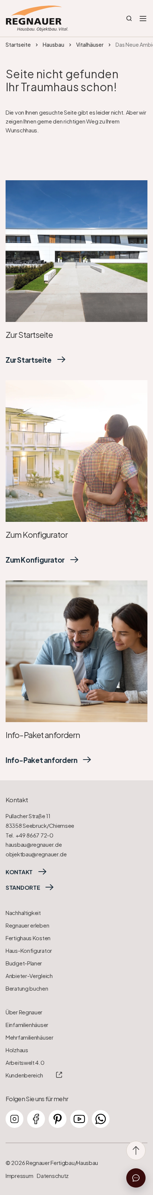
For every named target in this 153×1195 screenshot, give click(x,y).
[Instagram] (14, 1119)
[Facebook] (36, 1119)
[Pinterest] (57, 1119)
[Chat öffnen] (136, 1178)
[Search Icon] (129, 18)
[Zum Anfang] (136, 1150)
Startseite (18, 44)
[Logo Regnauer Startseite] (37, 19)
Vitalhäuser (90, 44)
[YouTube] (79, 1119)
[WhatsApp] (101, 1119)
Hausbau (53, 44)
